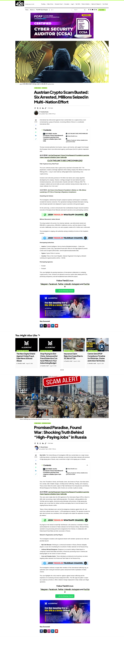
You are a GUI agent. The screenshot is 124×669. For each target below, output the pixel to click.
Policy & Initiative (69, 350)
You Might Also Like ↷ (27, 335)
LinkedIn (67, 284)
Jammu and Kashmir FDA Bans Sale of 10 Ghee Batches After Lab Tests (97, 357)
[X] (90, 10)
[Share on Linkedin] (43, 108)
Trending (44, 88)
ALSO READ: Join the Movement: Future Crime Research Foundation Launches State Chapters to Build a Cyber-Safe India (53, 137)
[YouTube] (92, 10)
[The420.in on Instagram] (49, 325)
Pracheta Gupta (44, 112)
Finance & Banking (45, 350)
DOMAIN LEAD (76, 160)
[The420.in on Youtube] (56, 325)
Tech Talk (19, 350)
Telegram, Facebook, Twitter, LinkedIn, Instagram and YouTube (77, 141)
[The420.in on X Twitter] (45, 325)
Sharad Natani (44, 447)
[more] (49, 10)
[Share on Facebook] (35, 108)
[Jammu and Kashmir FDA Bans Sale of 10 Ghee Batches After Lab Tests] (97, 344)
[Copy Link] (45, 108)
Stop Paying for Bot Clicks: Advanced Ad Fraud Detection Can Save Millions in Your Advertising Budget (25, 358)
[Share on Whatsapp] (40, 108)
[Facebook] (88, 10)
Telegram (44, 284)
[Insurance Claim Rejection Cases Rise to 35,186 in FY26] (50, 344)
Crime (89, 350)
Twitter (60, 284)
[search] (107, 10)
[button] (61, 370)
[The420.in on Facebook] (41, 325)
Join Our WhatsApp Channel (65, 290)
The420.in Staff (21, 366)
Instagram (76, 284)
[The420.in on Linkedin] (52, 325)
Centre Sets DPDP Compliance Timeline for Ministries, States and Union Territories (73, 357)
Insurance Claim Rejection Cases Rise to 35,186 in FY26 (49, 356)
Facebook (53, 284)
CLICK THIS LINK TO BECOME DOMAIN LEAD (77, 133)
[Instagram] (94, 10)
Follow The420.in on (72, 136)
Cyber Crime (38, 88)
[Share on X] (38, 108)
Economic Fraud (46, 423)
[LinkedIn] (96, 10)
